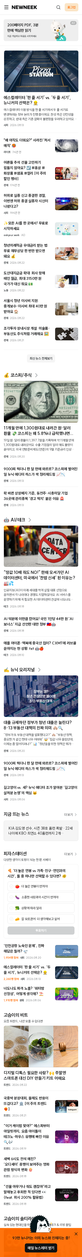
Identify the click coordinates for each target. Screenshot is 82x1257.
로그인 (71, 7)
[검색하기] (58, 7)
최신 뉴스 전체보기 (41, 358)
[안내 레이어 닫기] (76, 1234)
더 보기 (68, 815)
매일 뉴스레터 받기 (41, 1248)
